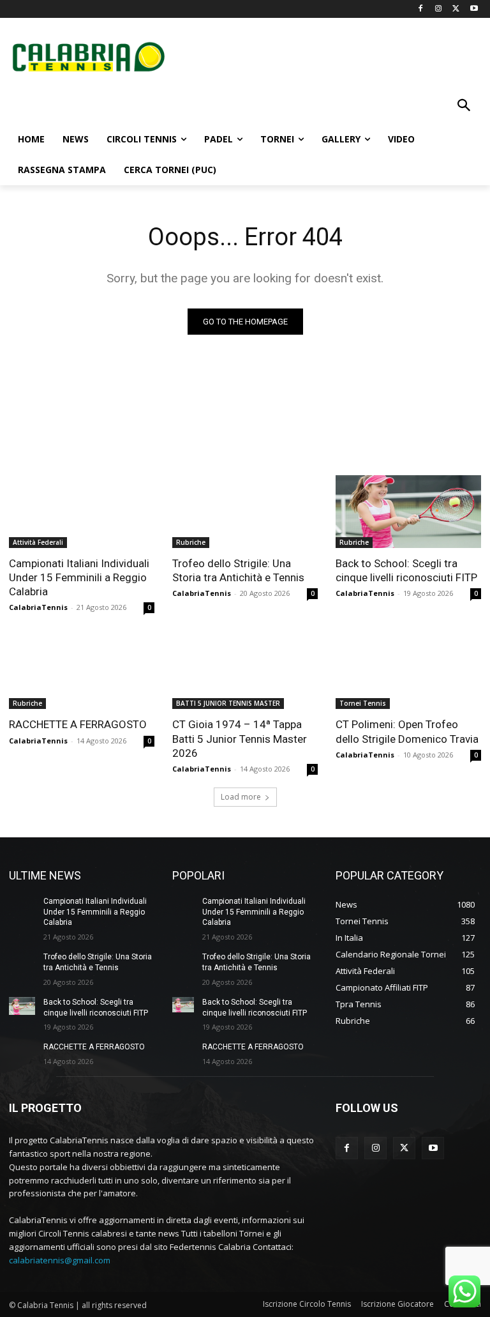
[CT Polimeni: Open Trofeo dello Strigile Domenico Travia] (408, 672)
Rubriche (190, 542)
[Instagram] (438, 9)
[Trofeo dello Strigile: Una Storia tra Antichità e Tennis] (245, 511)
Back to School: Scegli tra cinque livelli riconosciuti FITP (406, 570)
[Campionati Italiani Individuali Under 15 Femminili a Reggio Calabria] (81, 511)
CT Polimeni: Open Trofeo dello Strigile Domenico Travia (407, 731)
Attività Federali (38, 542)
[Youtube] (473, 9)
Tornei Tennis (362, 703)
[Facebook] (420, 9)
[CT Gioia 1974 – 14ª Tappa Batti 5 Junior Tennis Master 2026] (245, 672)
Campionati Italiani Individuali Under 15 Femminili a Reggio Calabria (79, 577)
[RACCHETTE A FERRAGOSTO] (81, 672)
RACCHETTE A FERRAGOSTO (78, 724)
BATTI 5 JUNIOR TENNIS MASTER (228, 703)
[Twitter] (456, 9)
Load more (241, 796)
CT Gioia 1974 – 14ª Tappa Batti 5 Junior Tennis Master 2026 (239, 738)
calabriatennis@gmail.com (59, 1260)
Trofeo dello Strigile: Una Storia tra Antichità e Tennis (238, 570)
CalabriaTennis (38, 607)
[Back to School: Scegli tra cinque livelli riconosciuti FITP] (408, 511)
